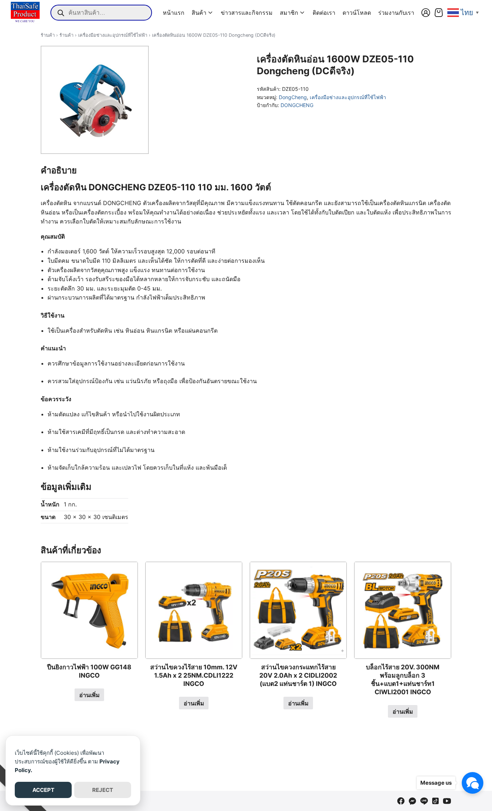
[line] (424, 801)
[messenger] (412, 801)
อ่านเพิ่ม (89, 695)
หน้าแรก (173, 12)
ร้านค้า (48, 35)
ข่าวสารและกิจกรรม (247, 12)
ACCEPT (43, 789)
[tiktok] (435, 801)
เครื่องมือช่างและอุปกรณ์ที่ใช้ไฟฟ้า (112, 35)
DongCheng (293, 97)
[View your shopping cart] (438, 12)
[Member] (425, 12)
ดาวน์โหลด (357, 12)
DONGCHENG (297, 105)
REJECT (102, 789)
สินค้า (199, 12)
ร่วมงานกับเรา (396, 12)
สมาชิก (289, 12)
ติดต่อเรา (324, 12)
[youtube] (447, 801)
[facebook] (401, 801)
